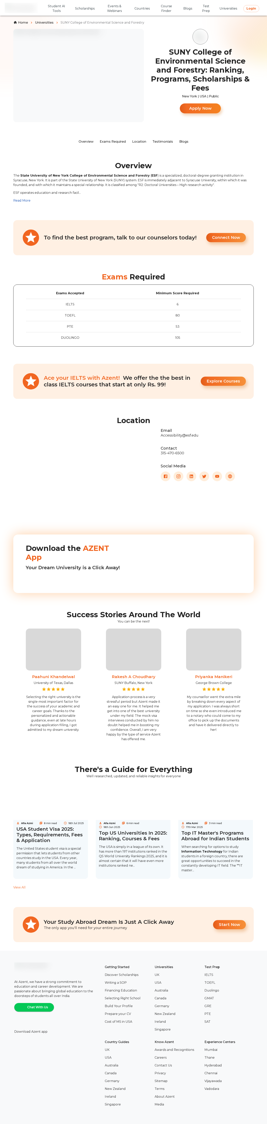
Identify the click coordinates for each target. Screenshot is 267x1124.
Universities (44, 22)
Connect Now (226, 237)
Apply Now (200, 108)
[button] (128, 975)
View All (19, 887)
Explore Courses (223, 381)
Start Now (229, 924)
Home (23, 22)
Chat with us (37, 1007)
